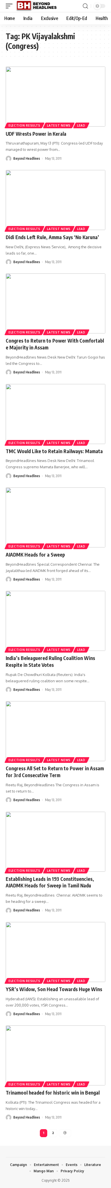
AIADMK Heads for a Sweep (35, 554)
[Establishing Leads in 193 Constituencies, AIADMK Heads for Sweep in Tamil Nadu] (55, 842)
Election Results (24, 125)
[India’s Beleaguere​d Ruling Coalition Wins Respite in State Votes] (55, 621)
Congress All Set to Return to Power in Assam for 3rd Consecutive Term (55, 771)
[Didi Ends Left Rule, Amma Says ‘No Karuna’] (55, 200)
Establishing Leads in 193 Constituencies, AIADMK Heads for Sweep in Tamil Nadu (50, 882)
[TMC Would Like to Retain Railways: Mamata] (55, 414)
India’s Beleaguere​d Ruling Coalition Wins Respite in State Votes (50, 661)
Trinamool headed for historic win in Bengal (53, 1092)
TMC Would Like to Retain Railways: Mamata (54, 451)
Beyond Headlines (26, 158)
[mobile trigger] (10, 6)
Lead (81, 125)
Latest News (59, 125)
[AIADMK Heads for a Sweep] (55, 517)
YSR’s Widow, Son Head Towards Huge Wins (54, 989)
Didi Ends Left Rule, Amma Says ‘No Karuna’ (52, 237)
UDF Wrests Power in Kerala (36, 134)
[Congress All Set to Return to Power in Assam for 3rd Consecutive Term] (55, 731)
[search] (85, 6)
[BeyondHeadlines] (38, 6)
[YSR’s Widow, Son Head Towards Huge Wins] (55, 952)
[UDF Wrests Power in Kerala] (55, 97)
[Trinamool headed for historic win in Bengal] (55, 1055)
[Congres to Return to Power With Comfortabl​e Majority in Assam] (55, 303)
